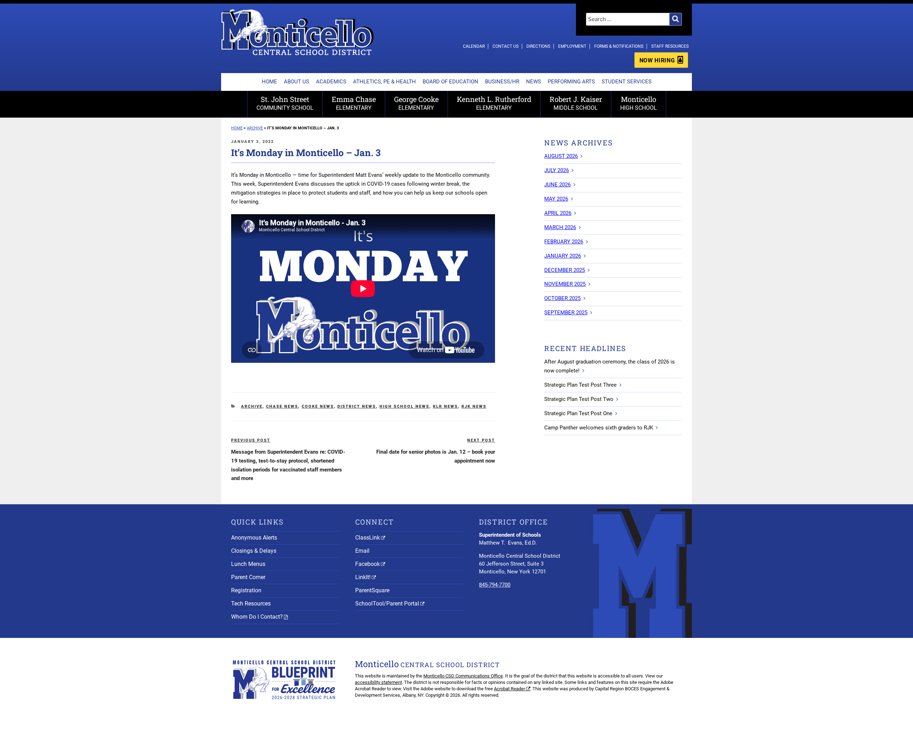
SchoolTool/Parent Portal (387, 603)
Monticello (638, 102)
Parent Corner (248, 577)
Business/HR (502, 81)
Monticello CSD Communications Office (463, 676)
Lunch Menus (248, 564)
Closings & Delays (253, 550)
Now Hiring (657, 60)
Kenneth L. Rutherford (494, 102)
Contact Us (506, 46)
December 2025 (564, 270)
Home (269, 81)
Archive (251, 406)
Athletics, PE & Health (384, 81)
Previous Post (250, 440)
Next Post (481, 440)
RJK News (473, 406)
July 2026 (556, 170)
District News (356, 406)
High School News (404, 406)
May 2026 (556, 199)
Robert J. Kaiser (576, 102)
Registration (246, 590)
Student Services (627, 81)
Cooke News (318, 406)
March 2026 (560, 227)
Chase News (282, 406)
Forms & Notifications (618, 46)
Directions (538, 46)
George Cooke (416, 102)
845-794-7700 (494, 585)
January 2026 (562, 256)
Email (362, 550)
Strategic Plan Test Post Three (580, 385)
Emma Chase (354, 102)
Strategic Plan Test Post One (578, 413)
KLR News (445, 406)
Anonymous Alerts (254, 537)
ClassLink (367, 537)
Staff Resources (670, 46)
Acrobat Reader (509, 688)
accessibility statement (378, 682)
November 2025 (565, 284)
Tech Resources (251, 603)
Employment (572, 46)
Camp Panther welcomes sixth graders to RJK (598, 427)
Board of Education (450, 81)
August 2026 (561, 156)
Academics (331, 81)
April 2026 (557, 213)
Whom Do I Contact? (257, 616)
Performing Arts (571, 81)
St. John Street (284, 102)
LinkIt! (363, 577)
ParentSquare (372, 590)
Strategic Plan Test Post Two (578, 399)
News (533, 81)
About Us (296, 81)
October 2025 (562, 298)
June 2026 (557, 184)
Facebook (367, 564)
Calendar (474, 46)
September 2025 (565, 312)
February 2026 (563, 241)
